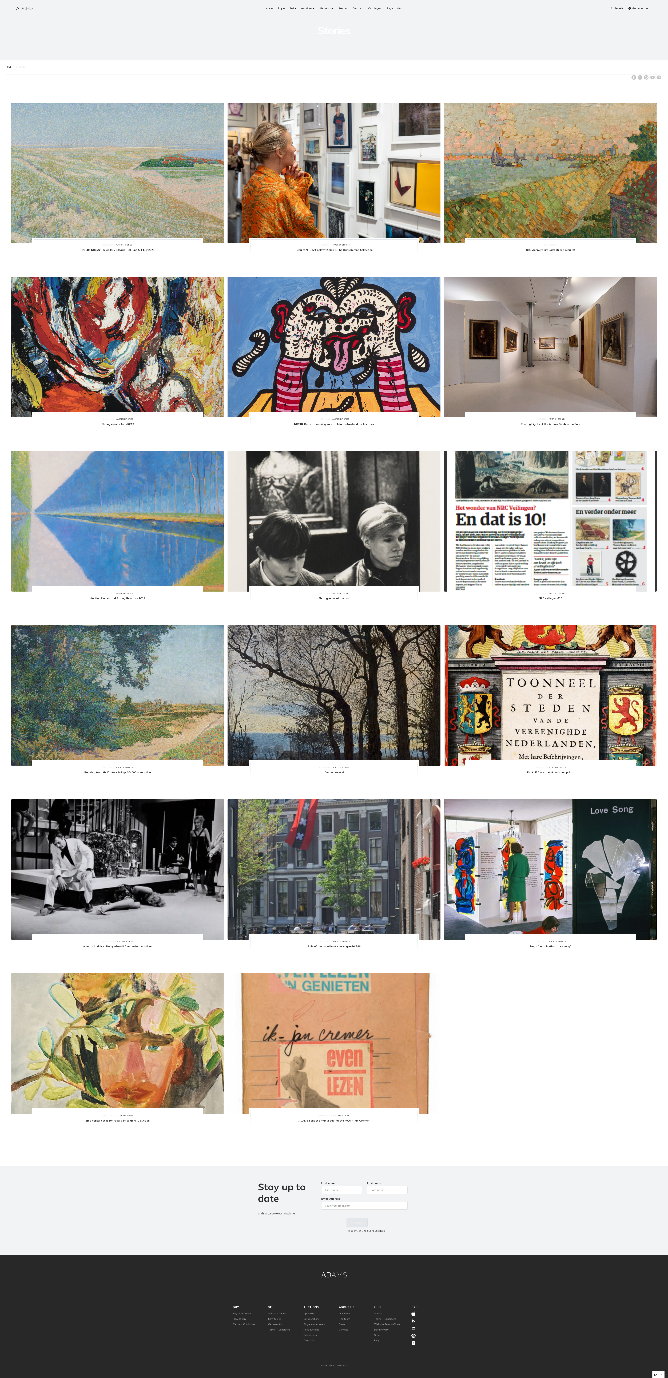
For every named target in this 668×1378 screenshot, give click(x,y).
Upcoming (309, 1316)
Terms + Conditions (244, 1327)
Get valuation (275, 1327)
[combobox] (658, 1374)
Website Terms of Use (387, 1327)
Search (378, 1316)
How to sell (274, 1321)
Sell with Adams (277, 1316)
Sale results (310, 1337)
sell (271, 1310)
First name (328, 1183)
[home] (24, 8)
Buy (236, 1310)
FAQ (376, 1343)
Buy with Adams (242, 1316)
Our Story (344, 1316)
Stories (378, 1337)
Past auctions (311, 1332)
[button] (281, 8)
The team (344, 1321)
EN (655, 1374)
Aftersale (309, 1343)
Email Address (330, 1198)
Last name (374, 1183)
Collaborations (312, 1321)
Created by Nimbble (334, 1368)
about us (346, 1310)
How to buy (239, 1321)
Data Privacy (381, 1332)
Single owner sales (314, 1327)
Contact (343, 1332)
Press (342, 1327)
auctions (311, 1310)
